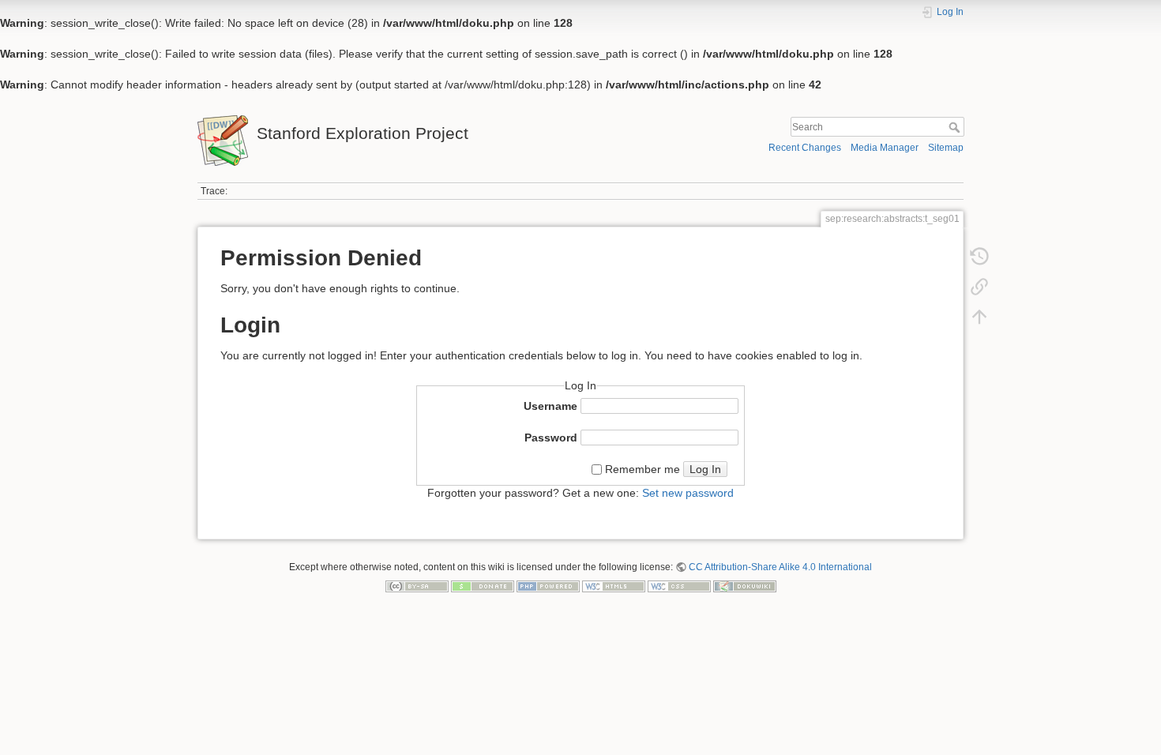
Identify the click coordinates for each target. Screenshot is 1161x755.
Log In (705, 469)
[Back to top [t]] (979, 320)
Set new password (688, 492)
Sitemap (946, 147)
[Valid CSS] (679, 585)
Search (956, 127)
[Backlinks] (979, 290)
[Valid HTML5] (613, 585)
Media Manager (885, 147)
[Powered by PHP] (548, 585)
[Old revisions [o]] (979, 260)
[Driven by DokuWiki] (744, 585)
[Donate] (482, 585)
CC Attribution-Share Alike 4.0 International (780, 567)
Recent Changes (804, 147)
